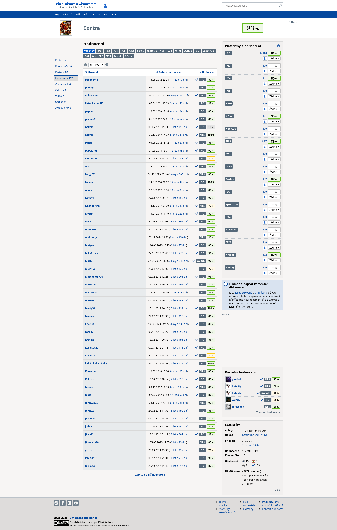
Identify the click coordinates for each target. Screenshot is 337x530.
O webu (223, 502)
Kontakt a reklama (272, 509)
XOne (140, 51)
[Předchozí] (85, 65)
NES (162, 51)
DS (197, 51)
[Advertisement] (303, 75)
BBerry (129, 56)
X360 (132, 51)
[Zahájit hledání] (280, 5)
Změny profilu (63, 107)
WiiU (178, 51)
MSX (108, 56)
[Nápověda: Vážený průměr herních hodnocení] (278, 46)
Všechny (89, 51)
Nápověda (249, 505)
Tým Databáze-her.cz (82, 518)
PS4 (116, 51)
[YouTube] (76, 503)
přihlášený (261, 292)
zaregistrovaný (243, 292)
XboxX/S (152, 51)
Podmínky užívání (272, 505)
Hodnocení (208, 72)
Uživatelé (81, 14)
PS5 (123, 51)
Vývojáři (67, 14)
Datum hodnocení (170, 72)
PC (99, 51)
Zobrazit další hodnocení (150, 474)
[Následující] (107, 65)
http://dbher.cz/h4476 (255, 434)
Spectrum (209, 51)
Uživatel (93, 72)
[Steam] (56, 503)
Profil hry (60, 60)
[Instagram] (69, 503)
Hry (57, 14)
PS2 (108, 51)
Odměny (248, 509)
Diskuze (95, 14)
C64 (87, 56)
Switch (188, 51)
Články (223, 505)
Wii (170, 51)
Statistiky (60, 102)
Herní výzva (110, 14)
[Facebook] (63, 503)
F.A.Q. (246, 502)
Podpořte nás (270, 502)
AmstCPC (97, 56)
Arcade (118, 56)
